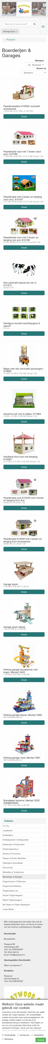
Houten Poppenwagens (13, 895)
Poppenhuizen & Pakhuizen (14, 881)
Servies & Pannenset (11, 853)
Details (24, 116)
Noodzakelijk (10, 1035)
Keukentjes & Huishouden (14, 844)
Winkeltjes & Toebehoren (13, 872)
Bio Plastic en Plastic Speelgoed (16, 904)
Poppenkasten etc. (11, 890)
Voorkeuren (25, 1035)
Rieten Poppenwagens (12, 900)
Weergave (39, 60)
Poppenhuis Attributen (12, 886)
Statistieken (39, 1035)
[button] (10, 31)
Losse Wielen (8, 909)
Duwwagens (8, 835)
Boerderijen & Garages (12, 876)
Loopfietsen (8, 830)
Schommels (8, 867)
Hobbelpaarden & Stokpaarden (16, 839)
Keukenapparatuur (11, 849)
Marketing (9, 1039)
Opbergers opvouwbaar (13, 863)
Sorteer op (41, 68)
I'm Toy (6, 825)
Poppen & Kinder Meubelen (14, 858)
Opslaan (40, 1040)
